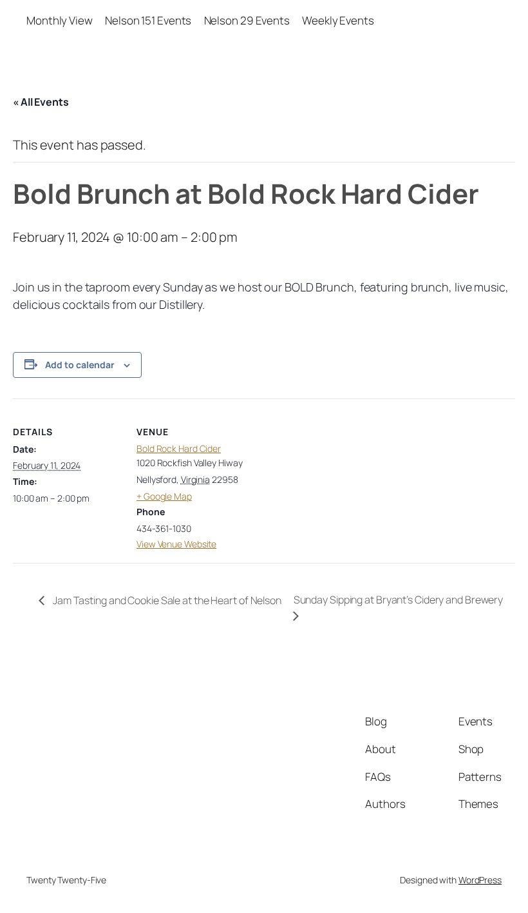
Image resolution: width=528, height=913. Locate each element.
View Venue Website (176, 544)
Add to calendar (80, 364)
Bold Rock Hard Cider (179, 448)
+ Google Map (164, 496)
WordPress (480, 880)
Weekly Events (338, 20)
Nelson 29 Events (247, 20)
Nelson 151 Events (148, 20)
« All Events (41, 102)
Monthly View (59, 20)
